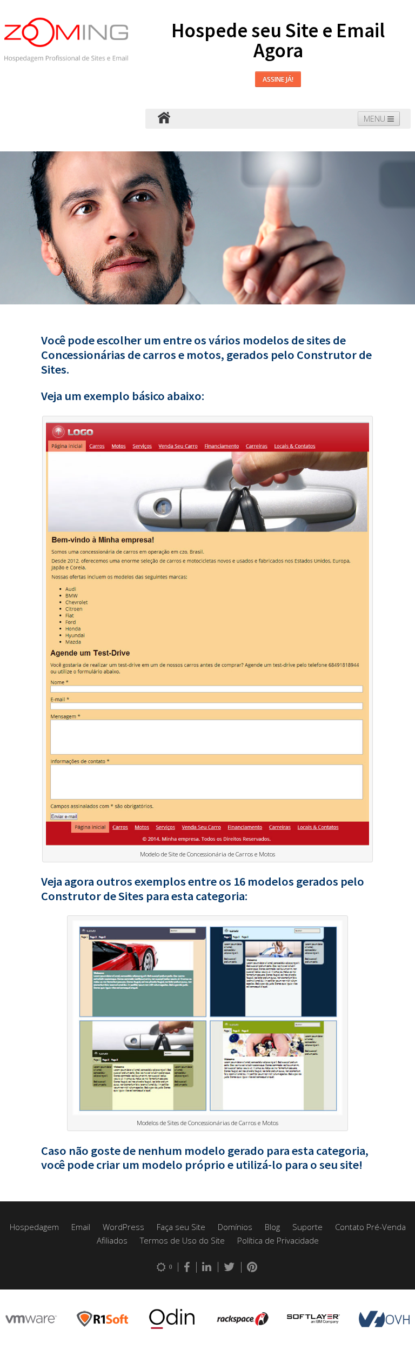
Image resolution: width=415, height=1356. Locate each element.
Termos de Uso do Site (182, 1240)
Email (80, 1226)
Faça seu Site (181, 1226)
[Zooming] (163, 119)
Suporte (307, 1226)
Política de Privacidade (278, 1240)
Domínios (235, 1226)
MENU (375, 119)
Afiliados (112, 1240)
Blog (272, 1226)
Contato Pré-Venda (370, 1226)
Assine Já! (278, 79)
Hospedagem (34, 1226)
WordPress (123, 1226)
